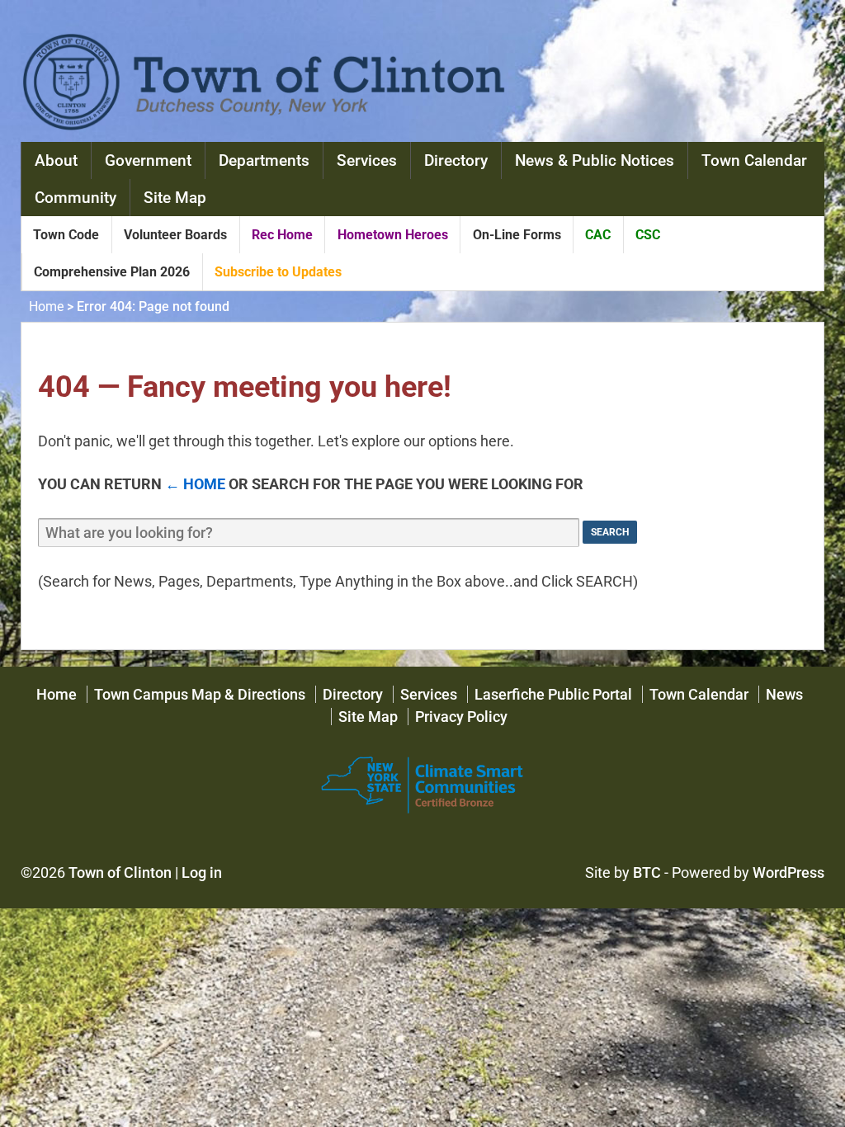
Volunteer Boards (175, 235)
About (56, 160)
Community (75, 197)
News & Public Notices (594, 160)
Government (148, 160)
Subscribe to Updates (278, 272)
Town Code (66, 235)
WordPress (788, 872)
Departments (264, 160)
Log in (202, 872)
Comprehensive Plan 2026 (112, 272)
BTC (647, 872)
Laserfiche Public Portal (553, 694)
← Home (195, 484)
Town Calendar (754, 160)
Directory (456, 160)
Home (46, 306)
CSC (647, 235)
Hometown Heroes (393, 235)
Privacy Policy (461, 716)
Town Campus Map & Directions (199, 694)
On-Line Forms (517, 235)
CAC (598, 235)
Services (367, 160)
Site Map (175, 197)
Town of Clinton (120, 872)
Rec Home (282, 235)
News (784, 694)
